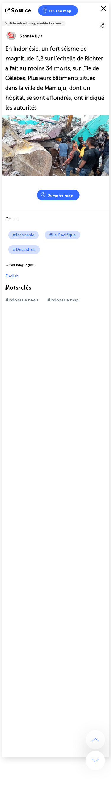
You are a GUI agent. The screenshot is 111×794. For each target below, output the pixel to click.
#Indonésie (23, 234)
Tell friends (106, 19)
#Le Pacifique (62, 234)
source (21, 10)
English (12, 276)
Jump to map (60, 195)
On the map (60, 11)
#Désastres (24, 249)
